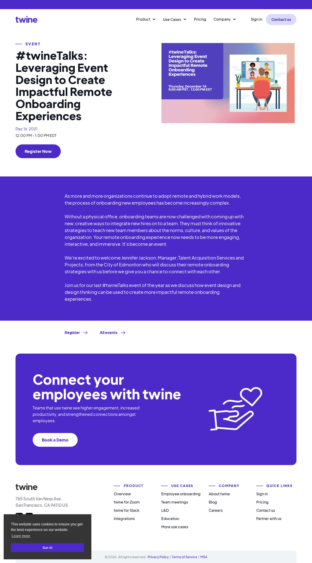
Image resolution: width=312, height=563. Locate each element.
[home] (26, 19)
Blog (213, 502)
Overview (122, 493)
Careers (216, 510)
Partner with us (268, 518)
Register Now (38, 151)
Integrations (124, 518)
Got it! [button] (48, 547)
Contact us (281, 19)
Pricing (200, 19)
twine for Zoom (127, 502)
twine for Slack (126, 510)
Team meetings (174, 502)
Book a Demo (55, 439)
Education (170, 518)
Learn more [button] (21, 536)
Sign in (256, 19)
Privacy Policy (158, 557)
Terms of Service (184, 557)
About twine (219, 493)
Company (222, 19)
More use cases (174, 526)
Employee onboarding (181, 493)
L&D (165, 510)
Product (143, 19)
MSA (203, 557)
